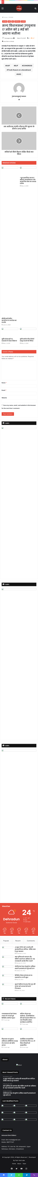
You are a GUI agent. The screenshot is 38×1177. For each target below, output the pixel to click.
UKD (19, 74)
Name (4, 383)
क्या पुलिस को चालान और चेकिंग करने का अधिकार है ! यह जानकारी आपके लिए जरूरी (25, 959)
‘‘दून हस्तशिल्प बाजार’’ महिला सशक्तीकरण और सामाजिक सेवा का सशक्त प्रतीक (28, 180)
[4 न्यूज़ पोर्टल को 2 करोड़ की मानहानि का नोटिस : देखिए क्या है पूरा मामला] (7, 950)
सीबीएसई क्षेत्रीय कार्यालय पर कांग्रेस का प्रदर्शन (9, 320)
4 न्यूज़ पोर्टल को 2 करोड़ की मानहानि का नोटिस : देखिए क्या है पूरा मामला (25, 949)
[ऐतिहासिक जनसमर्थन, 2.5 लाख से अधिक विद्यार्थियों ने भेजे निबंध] (30, 1115)
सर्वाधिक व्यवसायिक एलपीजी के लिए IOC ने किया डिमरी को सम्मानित (27, 1042)
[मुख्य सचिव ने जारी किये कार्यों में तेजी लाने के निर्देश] (7, 1108)
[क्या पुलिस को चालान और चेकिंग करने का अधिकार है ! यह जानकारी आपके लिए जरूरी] (7, 959)
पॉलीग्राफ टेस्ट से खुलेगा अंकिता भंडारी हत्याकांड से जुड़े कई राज (25, 967)
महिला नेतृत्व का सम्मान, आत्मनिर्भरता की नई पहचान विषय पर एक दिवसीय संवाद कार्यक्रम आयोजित (28, 1018)
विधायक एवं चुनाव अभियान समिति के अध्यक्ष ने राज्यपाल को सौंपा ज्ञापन (10, 1042)
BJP (16, 66)
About (19, 1163)
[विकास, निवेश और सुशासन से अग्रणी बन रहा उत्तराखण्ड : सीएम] (19, 1122)
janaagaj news (9, 38)
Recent (17, 941)
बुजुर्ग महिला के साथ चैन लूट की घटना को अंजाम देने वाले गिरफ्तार (25, 986)
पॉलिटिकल (17, 21)
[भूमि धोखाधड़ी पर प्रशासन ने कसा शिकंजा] (10, 332)
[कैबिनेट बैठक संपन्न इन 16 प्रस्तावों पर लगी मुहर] (7, 978)
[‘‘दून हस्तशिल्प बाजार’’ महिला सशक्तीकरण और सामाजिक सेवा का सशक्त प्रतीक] (28, 171)
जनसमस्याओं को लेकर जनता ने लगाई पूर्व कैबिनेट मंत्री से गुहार (9, 1016)
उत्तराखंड (11, 17)
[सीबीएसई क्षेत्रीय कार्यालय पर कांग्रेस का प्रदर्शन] (10, 242)
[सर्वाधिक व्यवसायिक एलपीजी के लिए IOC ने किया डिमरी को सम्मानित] (28, 1032)
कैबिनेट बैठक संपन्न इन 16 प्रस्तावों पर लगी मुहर (23, 976)
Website (4, 398)
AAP (8, 66)
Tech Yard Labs (20, 1160)
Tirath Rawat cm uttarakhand (19, 70)
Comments (31, 941)
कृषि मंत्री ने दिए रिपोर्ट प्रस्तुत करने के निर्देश (27, 340)
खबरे (9, 21)
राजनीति (23, 21)
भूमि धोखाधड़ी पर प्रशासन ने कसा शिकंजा (9, 340)
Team (24, 1163)
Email (4, 390)
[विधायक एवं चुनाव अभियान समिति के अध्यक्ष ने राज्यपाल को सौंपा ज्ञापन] (10, 1032)
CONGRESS (27, 66)
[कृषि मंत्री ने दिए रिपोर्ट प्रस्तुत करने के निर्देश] (28, 332)
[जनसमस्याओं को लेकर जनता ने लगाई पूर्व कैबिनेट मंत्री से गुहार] (10, 1007)
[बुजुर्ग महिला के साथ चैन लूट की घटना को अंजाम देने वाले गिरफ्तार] (7, 987)
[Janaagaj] (19, 8)
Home (5, 17)
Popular (6, 941)
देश (12, 21)
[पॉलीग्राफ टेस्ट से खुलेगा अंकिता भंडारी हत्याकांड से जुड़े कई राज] (7, 969)
